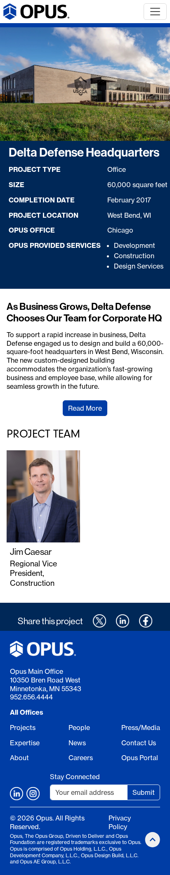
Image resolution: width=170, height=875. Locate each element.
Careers (80, 758)
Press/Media (140, 727)
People (79, 727)
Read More (85, 408)
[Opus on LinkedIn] (16, 793)
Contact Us (138, 743)
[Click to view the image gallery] (85, 84)
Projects (22, 727)
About (19, 758)
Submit (143, 792)
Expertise (25, 743)
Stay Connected (75, 777)
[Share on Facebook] (145, 621)
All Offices (26, 712)
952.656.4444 (31, 697)
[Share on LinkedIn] (122, 621)
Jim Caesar (31, 551)
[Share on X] (99, 621)
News (77, 743)
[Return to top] (152, 840)
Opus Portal (139, 758)
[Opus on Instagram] (33, 793)
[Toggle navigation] (155, 11)
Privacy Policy (120, 822)
